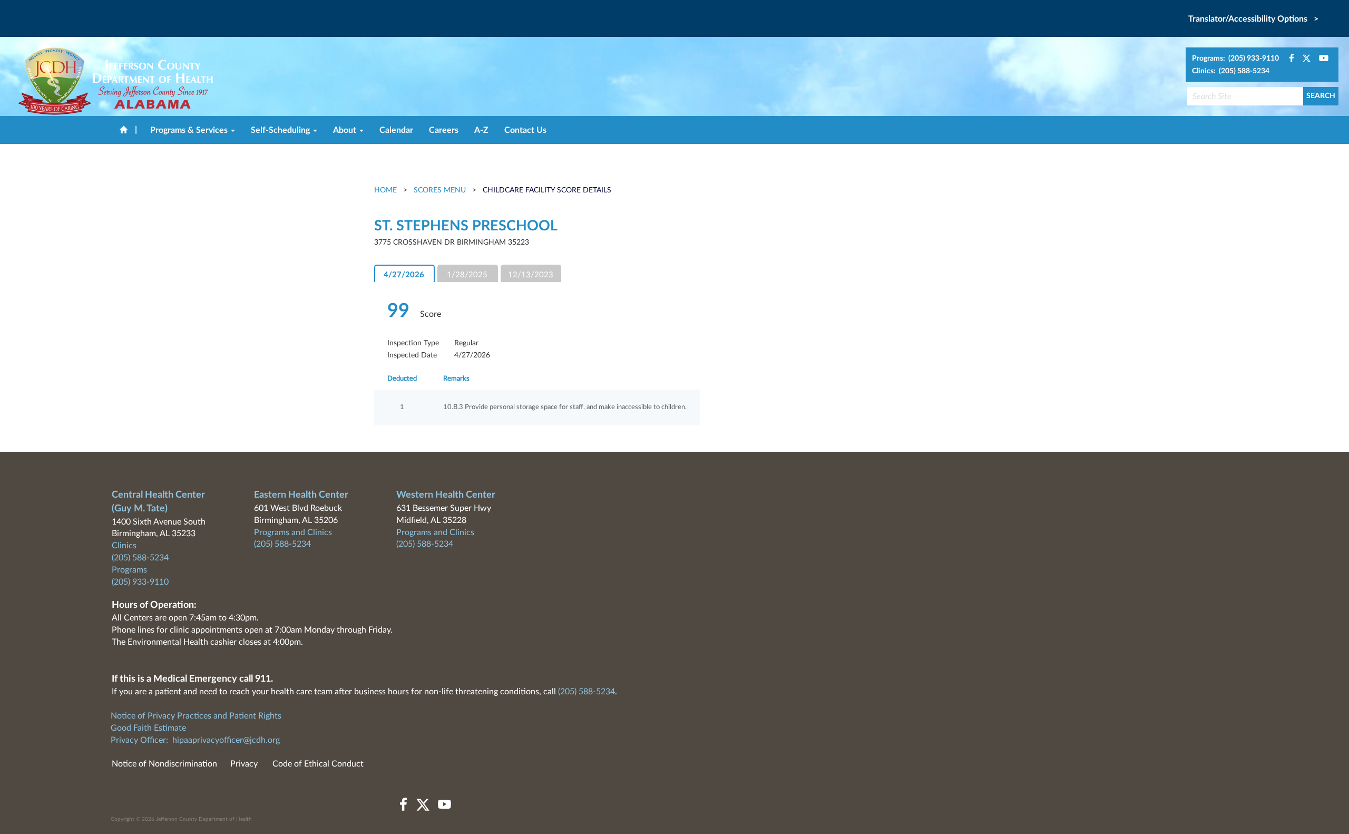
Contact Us (525, 130)
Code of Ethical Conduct (318, 764)
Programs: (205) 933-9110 (1235, 58)
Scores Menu (440, 190)
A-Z (481, 130)
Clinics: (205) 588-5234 (1230, 71)
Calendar (396, 130)
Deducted (402, 378)
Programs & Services (190, 130)
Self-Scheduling (281, 130)
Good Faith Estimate (148, 728)
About (345, 130)
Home (386, 190)
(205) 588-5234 (140, 558)
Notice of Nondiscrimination (164, 764)
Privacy (244, 764)
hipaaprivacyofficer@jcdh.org (226, 740)
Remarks (456, 378)
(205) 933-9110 (140, 582)
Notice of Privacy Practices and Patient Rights (196, 716)
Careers (443, 130)
